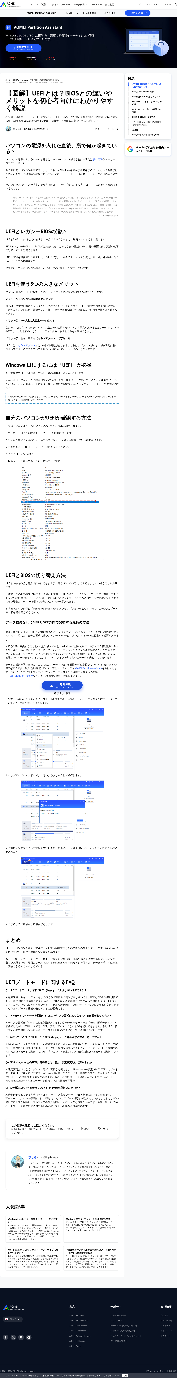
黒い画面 (97, 159)
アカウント (167, 4)
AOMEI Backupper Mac (78, 1320)
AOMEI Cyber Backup (78, 1325)
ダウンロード (144, 4)
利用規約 (173, 1371)
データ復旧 (79, 4)
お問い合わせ (166, 1320)
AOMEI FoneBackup (77, 1331)
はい (86, 1128)
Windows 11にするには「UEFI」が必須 (147, 103)
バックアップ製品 (37, 4)
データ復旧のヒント (119, 1341)
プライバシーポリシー (155, 1371)
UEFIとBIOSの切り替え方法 (143, 117)
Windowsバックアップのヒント (124, 1325)
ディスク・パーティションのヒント (125, 1336)
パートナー (96, 4)
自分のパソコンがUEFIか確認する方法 (146, 110)
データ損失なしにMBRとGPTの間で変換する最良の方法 (147, 123)
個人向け (70, 13)
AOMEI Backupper (76, 1315)
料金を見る (110, 13)
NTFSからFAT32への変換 (19, 675)
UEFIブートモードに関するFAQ (145, 134)
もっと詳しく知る (111, 1375)
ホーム (8, 80)
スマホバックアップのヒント (123, 1331)
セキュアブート (26, 345)
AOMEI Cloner (75, 1346)
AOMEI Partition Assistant (41, 12)
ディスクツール (59, 4)
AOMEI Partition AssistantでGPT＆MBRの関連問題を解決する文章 (35, 80)
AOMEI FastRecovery (78, 1341)
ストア (156, 4)
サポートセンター (118, 1315)
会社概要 (109, 4)
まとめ (135, 130)
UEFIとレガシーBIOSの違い (143, 91)
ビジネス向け (89, 13)
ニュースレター (167, 1331)
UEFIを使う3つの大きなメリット (146, 96)
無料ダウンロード (139, 13)
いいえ (105, 1128)
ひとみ (18, 129)
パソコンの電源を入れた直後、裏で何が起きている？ (146, 85)
